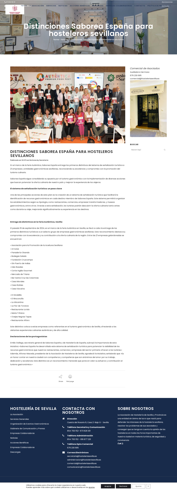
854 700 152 (72, 430)
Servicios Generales (19, 419)
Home (56, 39)
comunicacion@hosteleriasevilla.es (83, 467)
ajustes (92, 487)
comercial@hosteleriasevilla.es (144, 78)
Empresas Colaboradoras (22, 433)
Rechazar (123, 486)
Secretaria (43, 160)
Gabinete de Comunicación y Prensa (27, 428)
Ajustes (138, 486)
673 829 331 (85, 430)
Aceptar (108, 486)
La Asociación (16, 414)
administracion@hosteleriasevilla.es (84, 459)
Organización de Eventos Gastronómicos (29, 424)
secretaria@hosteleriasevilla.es (18, 6)
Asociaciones (167, 2)
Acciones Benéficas (19, 442)
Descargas (15, 452)
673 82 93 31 (10, 2)
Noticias (65, 39)
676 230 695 (135, 75)
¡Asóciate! (166, 6)
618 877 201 (85, 439)
